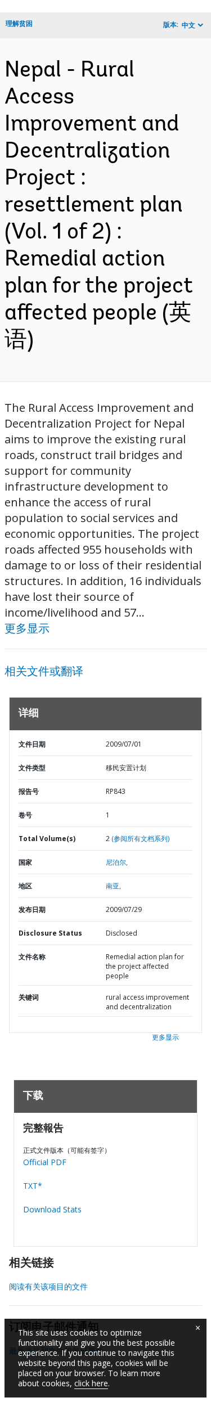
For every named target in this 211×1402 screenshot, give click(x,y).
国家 (25, 862)
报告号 (29, 791)
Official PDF (44, 1162)
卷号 (25, 815)
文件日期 (32, 744)
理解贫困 (19, 23)
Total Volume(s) (47, 838)
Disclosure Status (50, 933)
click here (91, 1383)
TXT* (32, 1185)
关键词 (29, 997)
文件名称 (32, 956)
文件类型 (32, 767)
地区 (25, 886)
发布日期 (32, 909)
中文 (188, 25)
